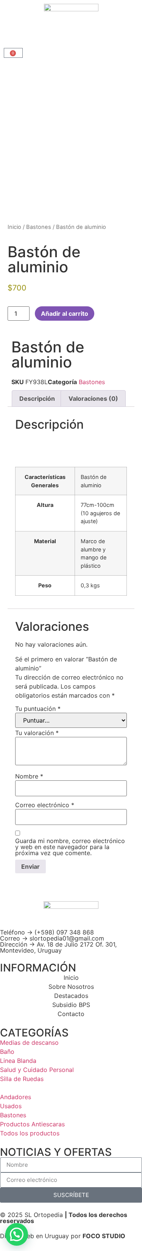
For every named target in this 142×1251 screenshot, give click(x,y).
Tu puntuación (38, 709)
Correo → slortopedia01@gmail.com (52, 938)
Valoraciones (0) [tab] (93, 398)
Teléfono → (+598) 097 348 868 (47, 932)
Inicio (14, 227)
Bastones (38, 227)
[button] (16, 1234)
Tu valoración (37, 733)
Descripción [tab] (37, 398)
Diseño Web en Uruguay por (62, 1236)
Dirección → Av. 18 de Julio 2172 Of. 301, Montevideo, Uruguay (58, 947)
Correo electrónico (44, 805)
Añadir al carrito (64, 313)
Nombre (29, 776)
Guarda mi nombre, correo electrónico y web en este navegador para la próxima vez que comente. (70, 847)
